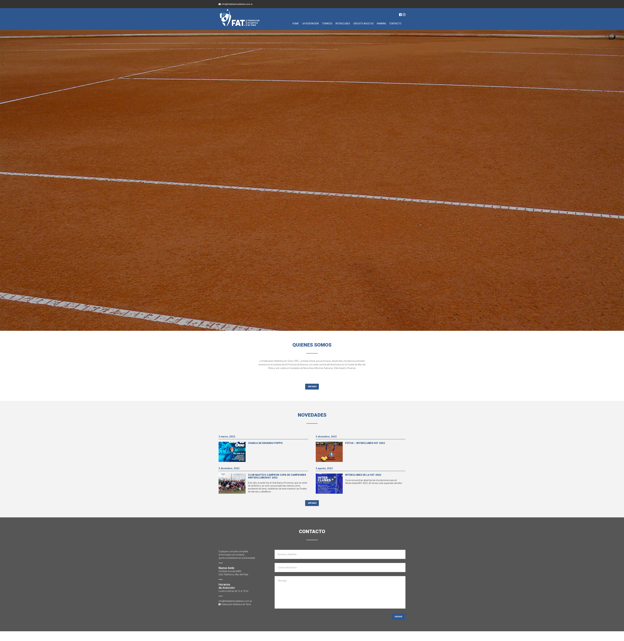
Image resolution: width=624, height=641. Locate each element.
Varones (359, 35)
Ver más (233, 102)
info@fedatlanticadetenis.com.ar (237, 4)
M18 (397, 40)
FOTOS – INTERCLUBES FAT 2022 (365, 443)
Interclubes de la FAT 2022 (363, 474)
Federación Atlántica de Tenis (236, 604)
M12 (352, 40)
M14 (367, 40)
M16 (382, 40)
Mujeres (389, 35)
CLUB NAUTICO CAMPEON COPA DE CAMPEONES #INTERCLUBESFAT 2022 (277, 476)
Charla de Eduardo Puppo (265, 443)
